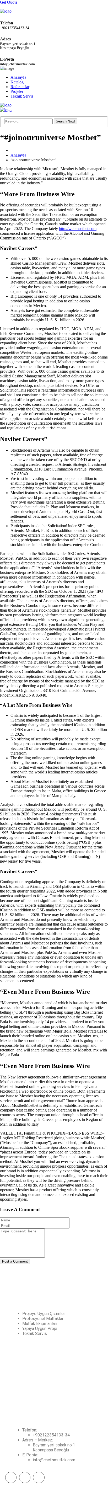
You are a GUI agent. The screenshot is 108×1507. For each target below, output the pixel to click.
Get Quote (8, 2)
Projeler (16, 91)
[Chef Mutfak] (6, 11)
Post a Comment (15, 1261)
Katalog (17, 82)
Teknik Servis (21, 96)
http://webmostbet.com (77, 228)
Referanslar (19, 86)
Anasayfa (18, 77)
